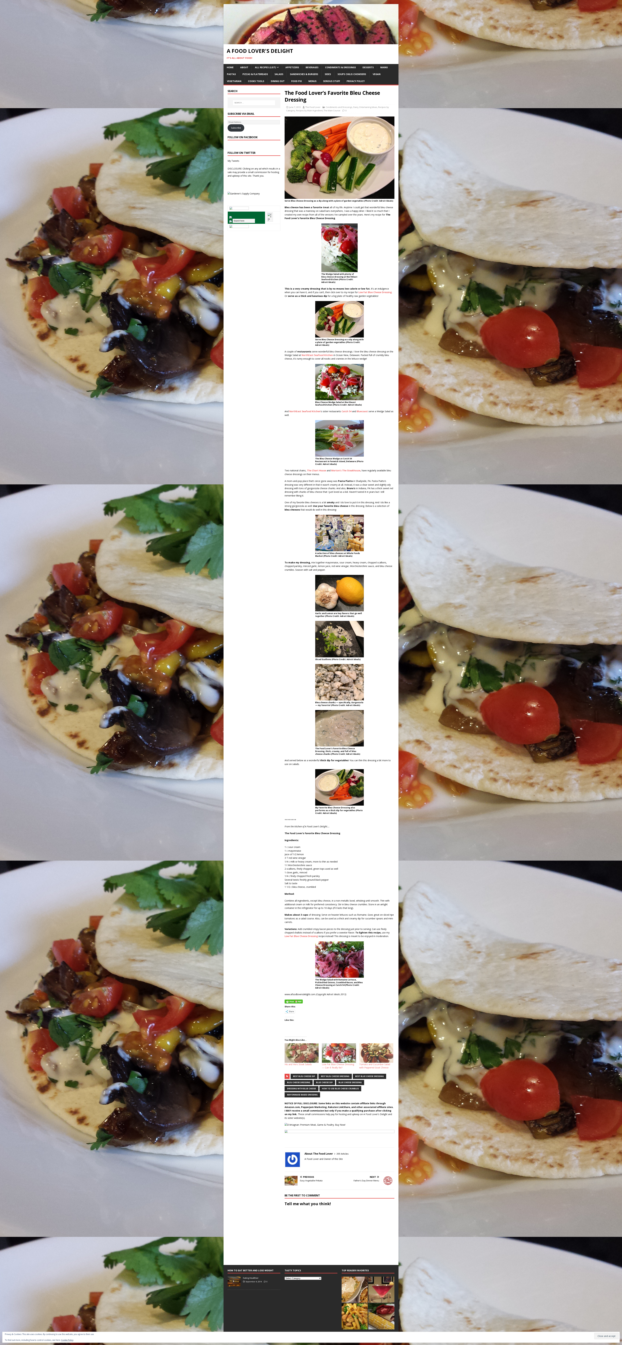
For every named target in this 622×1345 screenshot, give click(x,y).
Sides (328, 74)
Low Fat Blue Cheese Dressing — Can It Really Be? (338, 1066)
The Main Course (332, 110)
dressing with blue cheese (301, 1088)
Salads (279, 74)
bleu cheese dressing (298, 1082)
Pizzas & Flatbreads (255, 74)
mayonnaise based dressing (302, 1094)
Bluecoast (362, 411)
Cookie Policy (67, 1340)
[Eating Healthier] (234, 1284)
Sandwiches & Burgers (304, 74)
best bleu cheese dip (304, 1076)
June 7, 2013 (295, 107)
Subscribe (236, 127)
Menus (312, 81)
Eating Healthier (251, 1277)
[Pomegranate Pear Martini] (381, 1290)
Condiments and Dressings (339, 107)
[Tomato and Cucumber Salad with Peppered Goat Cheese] (376, 1053)
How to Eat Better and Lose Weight (251, 1270)
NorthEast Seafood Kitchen (317, 355)
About (244, 67)
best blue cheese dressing (369, 1076)
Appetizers (292, 67)
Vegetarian (234, 81)
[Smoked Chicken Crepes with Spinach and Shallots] (355, 1290)
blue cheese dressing (350, 1082)
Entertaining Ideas (368, 107)
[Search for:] (254, 102)
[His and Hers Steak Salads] (302, 1053)
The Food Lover (312, 107)
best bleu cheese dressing (335, 1076)
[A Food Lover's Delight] (311, 42)
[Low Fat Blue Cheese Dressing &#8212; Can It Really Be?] (339, 1053)
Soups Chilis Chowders (352, 74)
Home (230, 67)
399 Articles (342, 1153)
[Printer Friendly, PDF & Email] (294, 1001)
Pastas (231, 74)
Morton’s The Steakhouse (345, 470)
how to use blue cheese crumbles (340, 1088)
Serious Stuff (331, 81)
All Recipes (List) (265, 67)
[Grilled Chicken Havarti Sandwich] (381, 1316)
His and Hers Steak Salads (298, 1064)
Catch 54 (346, 411)
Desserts (368, 67)
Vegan (376, 74)
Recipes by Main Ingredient (309, 110)
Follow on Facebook (243, 137)
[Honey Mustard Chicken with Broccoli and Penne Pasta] (355, 1316)
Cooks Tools (256, 81)
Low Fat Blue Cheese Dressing (375, 292)
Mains (384, 67)
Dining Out (278, 81)
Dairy (355, 107)
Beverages (312, 67)
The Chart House (316, 470)
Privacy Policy (356, 81)
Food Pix (296, 81)
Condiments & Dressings (340, 67)
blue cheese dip (324, 1082)
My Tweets (233, 160)
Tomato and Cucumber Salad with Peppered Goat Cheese (374, 1066)
